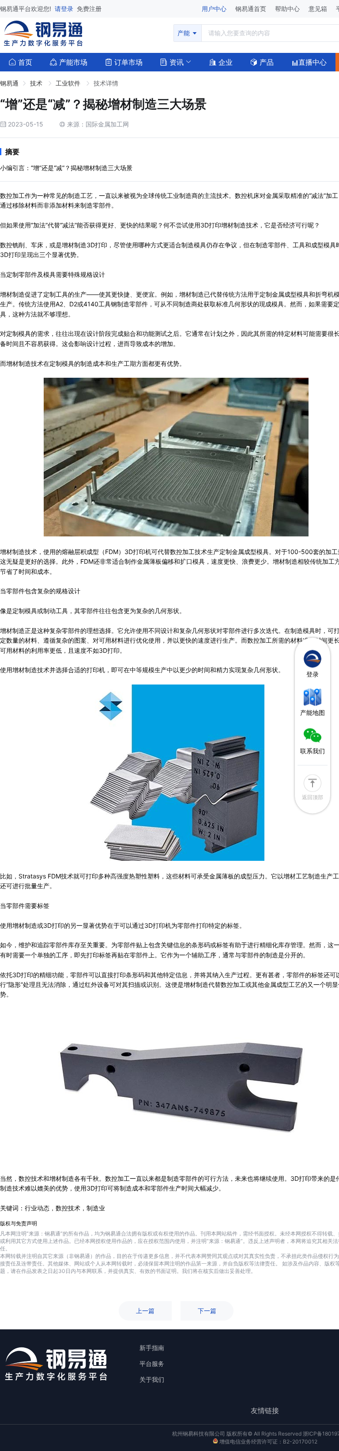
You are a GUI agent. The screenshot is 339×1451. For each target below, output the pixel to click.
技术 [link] (37, 83)
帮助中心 (288, 8)
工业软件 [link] (69, 83)
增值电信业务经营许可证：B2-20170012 (267, 1441)
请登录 (65, 8)
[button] (172, 61)
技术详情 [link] (106, 83)
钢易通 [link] (9, 83)
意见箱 (319, 8)
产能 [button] (184, 33)
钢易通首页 (251, 8)
